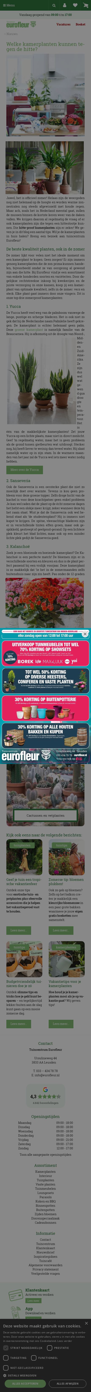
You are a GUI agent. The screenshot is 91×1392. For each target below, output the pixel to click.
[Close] (85, 634)
